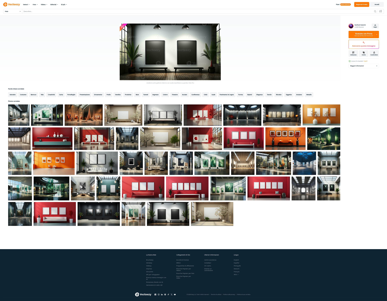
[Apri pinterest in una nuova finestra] (165, 294)
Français (236, 272)
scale (213, 95)
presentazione (85, 95)
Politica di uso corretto (243, 294)
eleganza (259, 95)
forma (240, 95)
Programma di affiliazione (185, 266)
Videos (43, 4)
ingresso (155, 95)
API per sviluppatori (153, 275)
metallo (309, 95)
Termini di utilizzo (216, 294)
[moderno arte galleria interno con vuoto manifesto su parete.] (18, 115)
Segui (375, 27)
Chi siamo (207, 266)
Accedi (377, 4)
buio (137, 95)
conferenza (195, 95)
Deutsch (236, 269)
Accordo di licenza (182, 260)
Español (236, 263)
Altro (235, 274)
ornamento (98, 95)
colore (165, 95)
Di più (63, 4)
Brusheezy (149, 260)
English (236, 260)
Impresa (149, 269)
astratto (13, 95)
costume (23, 95)
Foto (34, 4)
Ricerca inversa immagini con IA (156, 278)
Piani (337, 4)
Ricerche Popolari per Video (183, 277)
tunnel (145, 95)
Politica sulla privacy (229, 294)
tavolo (269, 95)
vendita (118, 95)
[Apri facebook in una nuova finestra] (155, 294)
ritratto (278, 95)
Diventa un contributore (208, 269)
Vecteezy (149, 263)
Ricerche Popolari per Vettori (183, 269)
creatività (51, 95)
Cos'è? (365, 61)
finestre (175, 95)
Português (237, 266)
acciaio (184, 95)
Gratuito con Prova (364, 34)
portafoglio (71, 95)
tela (42, 95)
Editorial (53, 4)
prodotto (128, 95)
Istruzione (149, 272)
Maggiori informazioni (357, 66)
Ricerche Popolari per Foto (185, 273)
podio (109, 95)
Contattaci (207, 263)
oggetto (289, 95)
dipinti (249, 95)
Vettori (25, 4)
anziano (299, 95)
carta (61, 95)
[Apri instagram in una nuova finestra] (158, 294)
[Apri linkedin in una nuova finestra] (162, 294)
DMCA (178, 263)
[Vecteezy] (11, 4)
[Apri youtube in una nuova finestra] (175, 294)
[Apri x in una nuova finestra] (171, 294)
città (205, 95)
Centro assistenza (210, 260)
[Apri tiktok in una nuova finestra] (168, 294)
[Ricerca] (375, 11)
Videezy (148, 266)
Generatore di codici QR (154, 285)
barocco (33, 95)
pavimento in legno (227, 95)
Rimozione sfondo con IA (154, 282)
